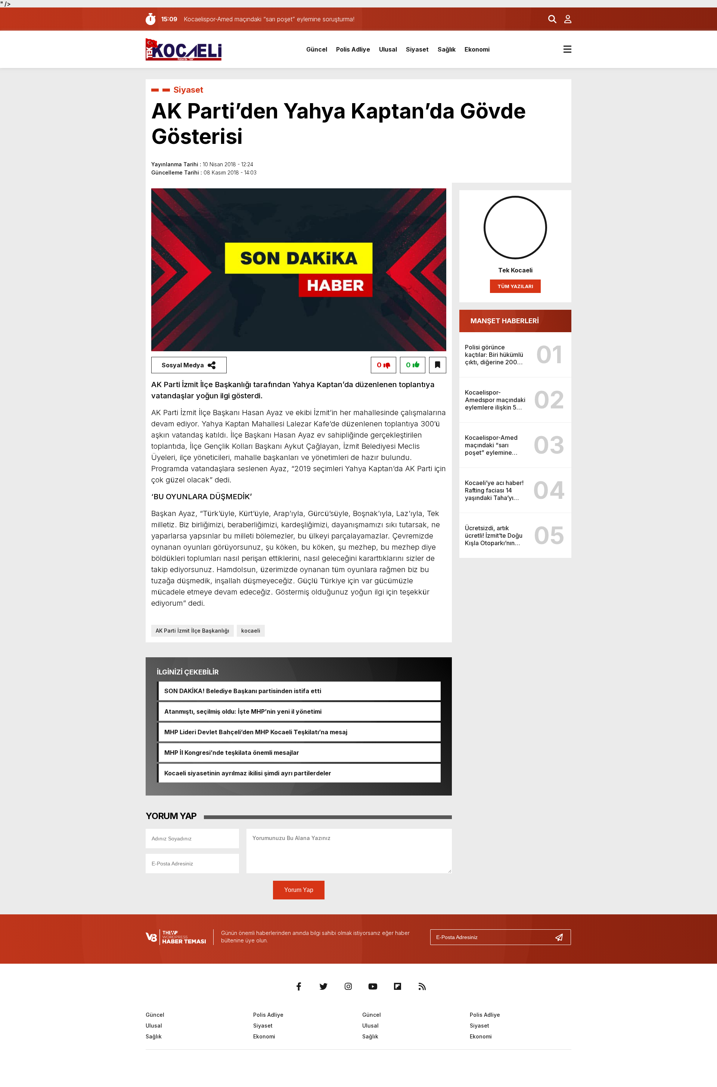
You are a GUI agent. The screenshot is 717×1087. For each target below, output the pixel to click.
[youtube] (373, 986)
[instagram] (348, 986)
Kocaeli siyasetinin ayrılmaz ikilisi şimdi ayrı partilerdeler (247, 773)
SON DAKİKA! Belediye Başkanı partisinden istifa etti (242, 691)
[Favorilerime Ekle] (437, 365)
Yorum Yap (298, 890)
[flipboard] (397, 986)
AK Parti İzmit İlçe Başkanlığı (192, 630)
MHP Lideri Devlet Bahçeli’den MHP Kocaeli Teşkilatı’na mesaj (255, 732)
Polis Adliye (353, 49)
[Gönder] (562, 937)
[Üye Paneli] (563, 19)
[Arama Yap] (548, 19)
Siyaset (417, 49)
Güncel (316, 49)
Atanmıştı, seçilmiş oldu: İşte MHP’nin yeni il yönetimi (243, 711)
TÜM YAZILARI (515, 286)
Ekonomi (477, 49)
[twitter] (323, 986)
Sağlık (447, 49)
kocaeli (250, 630)
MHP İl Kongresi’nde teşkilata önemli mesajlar (231, 752)
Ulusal (388, 49)
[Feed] (422, 986)
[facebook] (299, 986)
